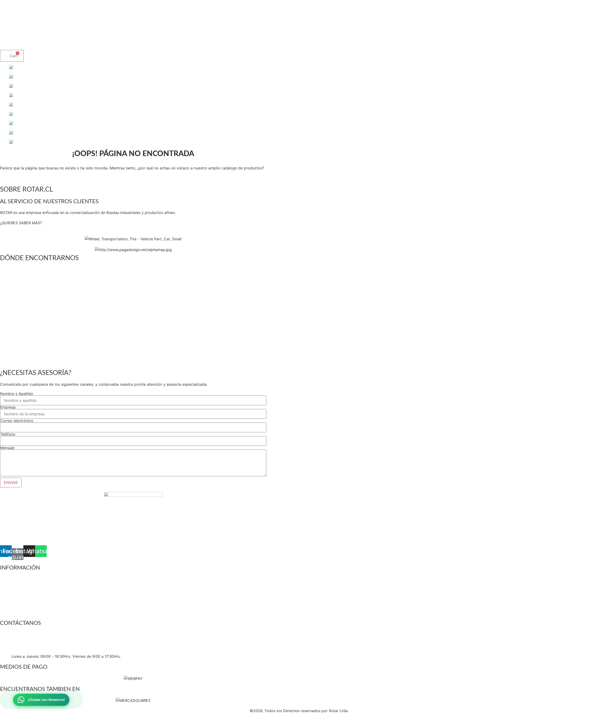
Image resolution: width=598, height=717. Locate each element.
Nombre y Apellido (16, 393)
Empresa (7, 407)
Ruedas (42, 44)
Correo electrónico (16, 421)
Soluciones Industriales (155, 44)
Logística (67, 44)
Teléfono (7, 434)
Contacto (240, 44)
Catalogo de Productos (104, 44)
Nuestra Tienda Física (204, 44)
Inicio (22, 44)
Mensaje (7, 448)
